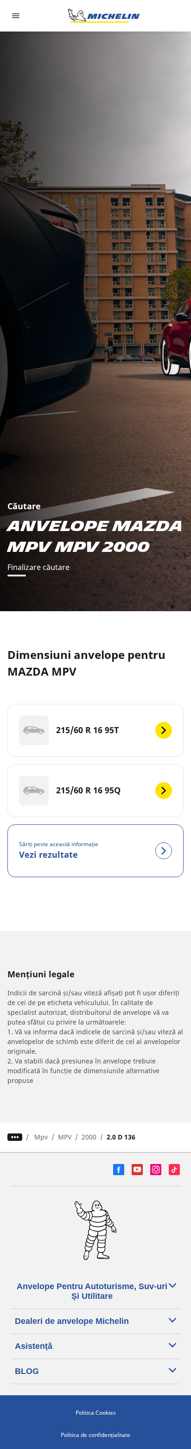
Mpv (41, 1137)
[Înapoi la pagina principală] (104, 15)
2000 (89, 1137)
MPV (64, 1137)
